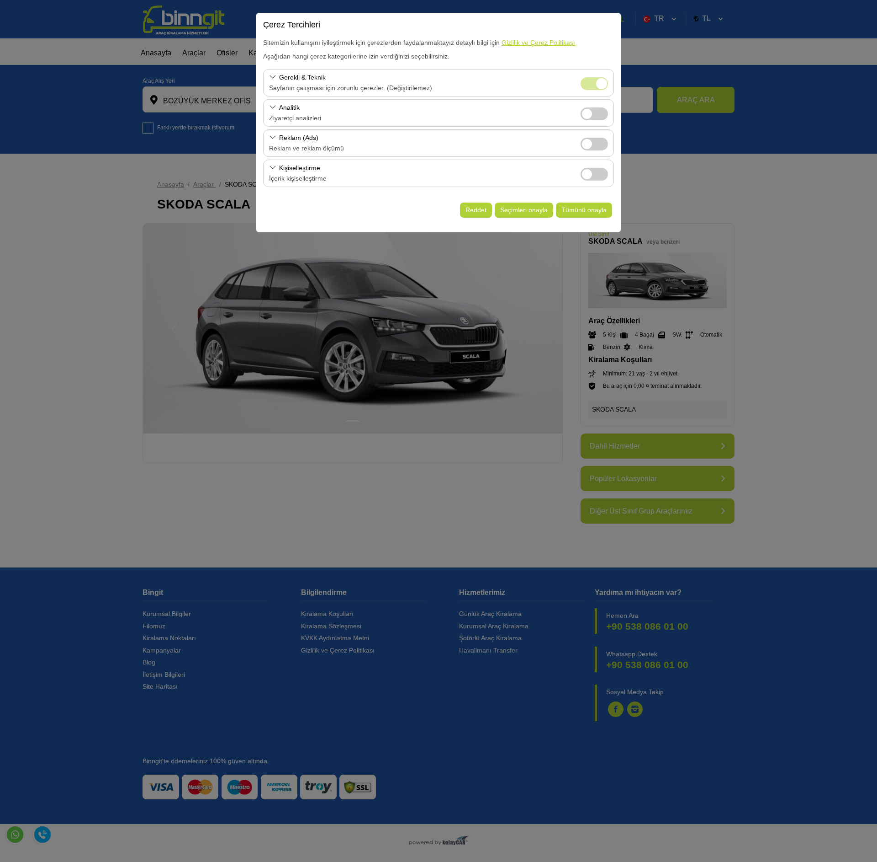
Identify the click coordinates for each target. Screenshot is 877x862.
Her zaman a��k (594, 83)
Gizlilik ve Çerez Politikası (538, 42)
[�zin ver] (594, 112)
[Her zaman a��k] (594, 82)
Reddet (475, 210)
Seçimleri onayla (524, 210)
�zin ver (594, 113)
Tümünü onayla (584, 210)
